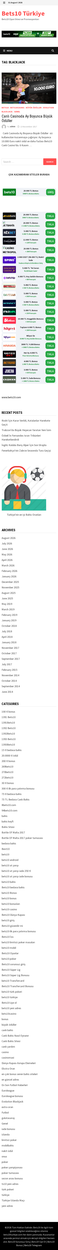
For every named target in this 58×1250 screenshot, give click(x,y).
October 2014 (9, 680)
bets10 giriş (8, 920)
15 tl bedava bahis (12, 750)
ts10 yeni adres (10, 1184)
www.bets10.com (11, 397)
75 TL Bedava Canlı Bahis (15, 799)
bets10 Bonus (9, 893)
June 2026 (7, 549)
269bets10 (7, 766)
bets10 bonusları (11, 904)
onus (4, 1156)
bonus (5, 1019)
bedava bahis (9, 843)
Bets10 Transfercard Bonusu (17, 986)
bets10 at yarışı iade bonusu (17, 876)
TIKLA (50, 216)
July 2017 (7, 664)
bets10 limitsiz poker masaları (18, 942)
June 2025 (7, 598)
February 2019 (9, 615)
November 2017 (10, 647)
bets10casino (17, 107)
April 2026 (7, 560)
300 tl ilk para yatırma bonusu (18, 788)
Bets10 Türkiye (23, 13)
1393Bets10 (8, 744)
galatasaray (8, 1118)
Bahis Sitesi (8, 827)
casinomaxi (8, 1057)
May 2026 (7, 554)
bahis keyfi (8, 821)
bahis (4, 816)
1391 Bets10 (8, 717)
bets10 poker (9, 958)
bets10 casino (9, 909)
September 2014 (11, 686)
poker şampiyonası (12, 1167)
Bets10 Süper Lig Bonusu (15, 975)
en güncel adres (10, 1079)
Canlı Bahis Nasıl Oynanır (15, 1035)
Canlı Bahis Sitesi (11, 1041)
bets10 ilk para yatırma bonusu (19, 931)
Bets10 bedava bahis (13, 887)
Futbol (5, 1112)
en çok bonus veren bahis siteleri (20, 1074)
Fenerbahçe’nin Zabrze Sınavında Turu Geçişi (26, 450)
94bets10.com (9, 810)
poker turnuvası (10, 1173)
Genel (17, 111)
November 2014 (10, 675)
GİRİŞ (51, 192)
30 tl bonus (8, 783)
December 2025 (10, 582)
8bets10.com (9, 805)
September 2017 (11, 658)
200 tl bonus (8, 761)
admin (12, 126)
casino (5, 1052)
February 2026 (9, 571)
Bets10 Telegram (33, 1245)
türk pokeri (8, 1189)
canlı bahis (7, 1030)
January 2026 (9, 576)
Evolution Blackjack (12, 1101)
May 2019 (7, 604)
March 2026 (8, 565)
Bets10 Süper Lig (11, 969)
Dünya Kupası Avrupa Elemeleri (19, 1063)
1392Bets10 (8, 733)
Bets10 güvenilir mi (12, 925)
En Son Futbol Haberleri (15, 1085)
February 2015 (9, 669)
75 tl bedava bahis (12, 794)
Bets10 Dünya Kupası (13, 914)
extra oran (7, 1107)
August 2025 (8, 593)
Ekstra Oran (8, 1068)
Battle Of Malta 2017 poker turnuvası (22, 838)
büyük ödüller (33, 107)
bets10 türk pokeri (12, 991)
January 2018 (9, 642)
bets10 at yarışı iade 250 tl (16, 871)
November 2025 (10, 587)
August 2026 (8, 538)
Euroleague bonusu (12, 1096)
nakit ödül (7, 1151)
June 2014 (7, 691)
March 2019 (8, 609)
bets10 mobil (9, 947)
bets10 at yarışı (10, 865)
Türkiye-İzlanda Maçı (13, 1200)
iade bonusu (8, 1129)
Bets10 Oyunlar (10, 953)
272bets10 (7, 777)
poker (5, 1162)
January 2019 (9, 620)
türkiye (5, 1195)
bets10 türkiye (10, 997)
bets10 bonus (9, 898)
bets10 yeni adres (11, 1008)
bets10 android (10, 860)
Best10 (6, 849)
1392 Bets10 (8, 728)
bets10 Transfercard (13, 980)
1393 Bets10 (8, 739)
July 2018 (7, 631)
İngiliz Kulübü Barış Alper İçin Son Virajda (24, 445)
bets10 (5, 107)
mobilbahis (8, 1145)
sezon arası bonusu (12, 1178)
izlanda (6, 1134)
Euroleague (8, 1090)
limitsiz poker (9, 1140)
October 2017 (9, 653)
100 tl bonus (8, 711)
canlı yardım (8, 1046)
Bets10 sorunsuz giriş (13, 964)
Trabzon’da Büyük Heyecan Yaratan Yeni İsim (26, 430)
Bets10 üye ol (9, 1002)
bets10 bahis (9, 882)
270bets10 (7, 772)
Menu (9, 50)
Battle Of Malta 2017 (13, 832)
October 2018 (9, 626)
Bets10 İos (8, 936)
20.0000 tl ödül (10, 755)
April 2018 (7, 637)
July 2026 (7, 543)
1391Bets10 (8, 722)
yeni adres (7, 1206)
